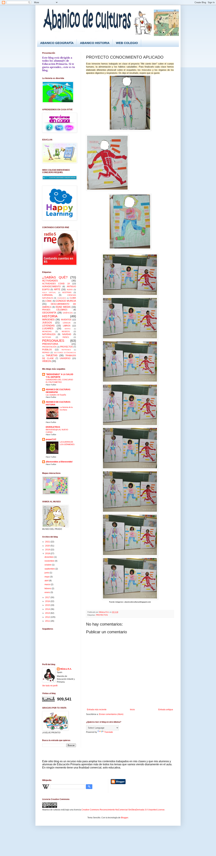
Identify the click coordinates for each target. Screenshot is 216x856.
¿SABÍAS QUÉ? (55, 277)
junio (47, 573)
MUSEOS (66, 331)
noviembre (50, 561)
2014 (47, 609)
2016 (47, 601)
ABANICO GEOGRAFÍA (57, 43)
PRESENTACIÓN (49, 347)
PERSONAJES (53, 340)
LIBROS (66, 326)
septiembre (50, 569)
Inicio (132, 709)
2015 (47, 605)
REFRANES (66, 350)
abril (47, 580)
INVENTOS (66, 319)
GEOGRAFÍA (49, 312)
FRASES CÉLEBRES (54, 310)
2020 (47, 546)
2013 (47, 613)
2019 (47, 549)
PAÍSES (66, 337)
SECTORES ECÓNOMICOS (65, 353)
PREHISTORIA (50, 344)
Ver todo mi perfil (50, 685)
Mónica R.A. (66, 669)
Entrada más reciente (96, 709)
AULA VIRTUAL (49, 292)
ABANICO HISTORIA (95, 43)
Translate (108, 732)
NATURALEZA (49, 334)
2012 (47, 617)
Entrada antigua (165, 709)
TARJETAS (51, 355)
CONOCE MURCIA (66, 300)
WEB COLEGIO (127, 43)
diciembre (49, 557)
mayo (47, 577)
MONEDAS (46, 331)
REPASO (46, 352)
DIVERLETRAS (53, 427)
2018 (47, 553)
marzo (48, 584)
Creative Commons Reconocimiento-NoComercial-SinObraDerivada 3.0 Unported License (123, 810)
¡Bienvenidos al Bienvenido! (59, 462)
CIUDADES (61, 298)
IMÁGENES (48, 319)
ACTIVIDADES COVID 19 (56, 283)
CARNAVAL (47, 295)
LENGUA (66, 323)
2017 (47, 597)
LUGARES (47, 328)
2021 (47, 542)
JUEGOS (47, 322)
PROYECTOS (102, 615)
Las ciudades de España (56, 395)
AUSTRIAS (66, 292)
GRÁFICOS (68, 313)
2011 (47, 621)
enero (47, 592)
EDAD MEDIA (63, 307)
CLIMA (73, 298)
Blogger (124, 817)
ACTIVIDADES (50, 280)
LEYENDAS (48, 325)
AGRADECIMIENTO (51, 286)
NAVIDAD (66, 334)
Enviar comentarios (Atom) (111, 714)
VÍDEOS (46, 361)
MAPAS (68, 329)
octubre (48, 565)
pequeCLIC (51, 439)
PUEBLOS (47, 349)
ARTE (57, 289)
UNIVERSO (65, 358)
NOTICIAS (46, 337)
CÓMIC (48, 301)
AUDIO (70, 290)
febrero (48, 588)
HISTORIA (50, 316)
